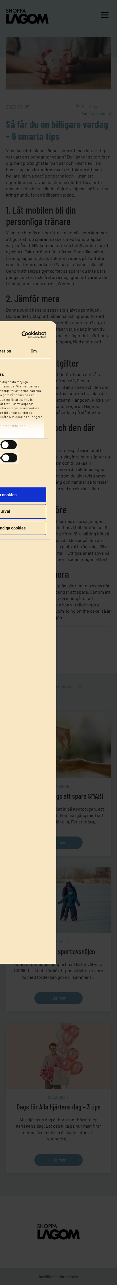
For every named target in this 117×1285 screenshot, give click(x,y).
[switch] (9, 444)
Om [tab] (34, 350)
